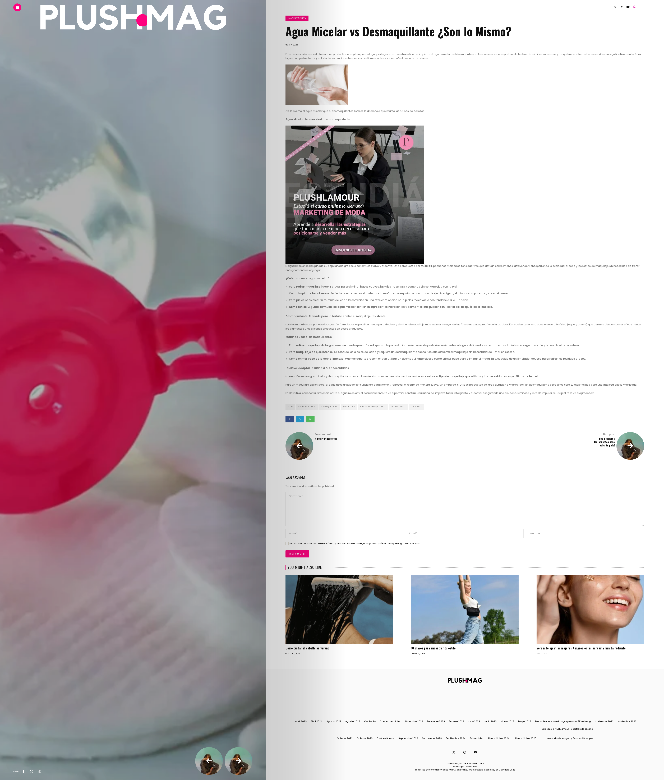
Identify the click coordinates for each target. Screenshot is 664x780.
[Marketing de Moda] (354, 194)
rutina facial (398, 406)
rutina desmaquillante (373, 406)
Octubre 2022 (345, 738)
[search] (634, 7)
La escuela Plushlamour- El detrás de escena (567, 729)
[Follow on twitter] (615, 7)
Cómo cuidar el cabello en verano (307, 648)
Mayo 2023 (524, 721)
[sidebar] (640, 7)
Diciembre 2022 (414, 721)
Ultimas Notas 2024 (498, 738)
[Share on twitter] (300, 419)
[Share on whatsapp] (310, 419)
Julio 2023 (474, 721)
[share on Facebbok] (23, 772)
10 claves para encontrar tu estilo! (433, 648)
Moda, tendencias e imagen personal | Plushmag (563, 721)
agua (290, 406)
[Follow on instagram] (622, 7)
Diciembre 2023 (436, 721)
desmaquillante (329, 406)
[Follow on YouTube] (628, 7)
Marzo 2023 (507, 721)
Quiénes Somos (385, 738)
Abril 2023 (301, 721)
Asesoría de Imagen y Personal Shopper (570, 738)
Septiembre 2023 (432, 738)
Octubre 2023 (364, 738)
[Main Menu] (17, 7)
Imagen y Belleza (297, 18)
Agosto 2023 (352, 721)
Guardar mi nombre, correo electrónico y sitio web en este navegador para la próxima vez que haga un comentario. (355, 543)
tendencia (416, 406)
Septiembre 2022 (408, 738)
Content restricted (390, 721)
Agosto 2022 (333, 721)
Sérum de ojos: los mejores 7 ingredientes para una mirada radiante (581, 648)
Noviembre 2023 (627, 721)
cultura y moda (307, 406)
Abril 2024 (316, 721)
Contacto (370, 721)
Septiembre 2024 (455, 738)
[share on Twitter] (31, 772)
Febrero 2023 (456, 721)
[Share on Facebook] (289, 419)
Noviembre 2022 (604, 721)
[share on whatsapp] (40, 772)
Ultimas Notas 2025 (525, 738)
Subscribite (476, 738)
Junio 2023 (490, 721)
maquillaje (349, 406)
